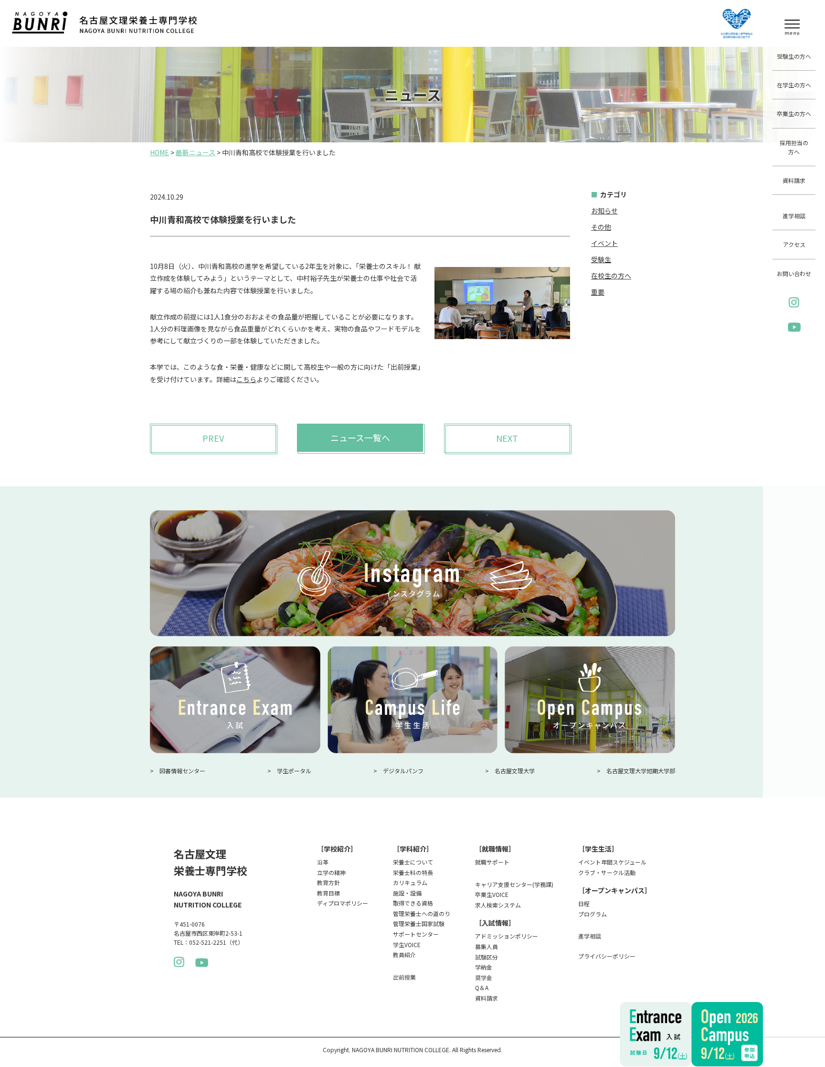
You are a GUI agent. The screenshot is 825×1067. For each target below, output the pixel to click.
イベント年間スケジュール (612, 862)
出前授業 (404, 977)
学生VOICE (407, 944)
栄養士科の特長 (413, 872)
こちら (246, 379)
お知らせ (604, 210)
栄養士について (413, 862)
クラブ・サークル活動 (606, 872)
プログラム (592, 914)
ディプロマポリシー (342, 903)
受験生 (601, 259)
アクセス (794, 244)
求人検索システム (498, 905)
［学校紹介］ (337, 849)
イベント (604, 243)
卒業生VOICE (491, 894)
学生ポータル (294, 771)
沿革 (322, 862)
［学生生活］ (598, 849)
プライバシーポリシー (606, 956)
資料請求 (794, 180)
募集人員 (486, 946)
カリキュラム (410, 882)
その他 (601, 227)
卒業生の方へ (794, 113)
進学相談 (794, 216)
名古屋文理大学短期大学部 (640, 771)
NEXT (507, 438)
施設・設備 (407, 893)
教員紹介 (404, 954)
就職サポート (492, 862)
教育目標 (328, 893)
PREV (213, 438)
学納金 (483, 967)
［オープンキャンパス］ (614, 890)
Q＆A (481, 987)
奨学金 (483, 977)
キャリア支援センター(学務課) (514, 884)
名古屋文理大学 (515, 771)
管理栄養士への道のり (421, 913)
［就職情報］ (495, 849)
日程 (584, 903)
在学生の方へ (794, 85)
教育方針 (328, 882)
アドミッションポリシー (506, 936)
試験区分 (486, 957)
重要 (597, 292)
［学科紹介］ (413, 849)
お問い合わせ (794, 273)
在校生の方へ (611, 275)
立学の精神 (331, 872)
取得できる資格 (413, 903)
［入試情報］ (495, 923)
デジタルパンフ (403, 771)
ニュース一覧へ (360, 437)
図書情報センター (182, 771)
